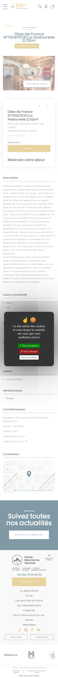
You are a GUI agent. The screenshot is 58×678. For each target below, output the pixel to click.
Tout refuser (30, 351)
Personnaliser (29, 357)
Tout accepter (30, 345)
